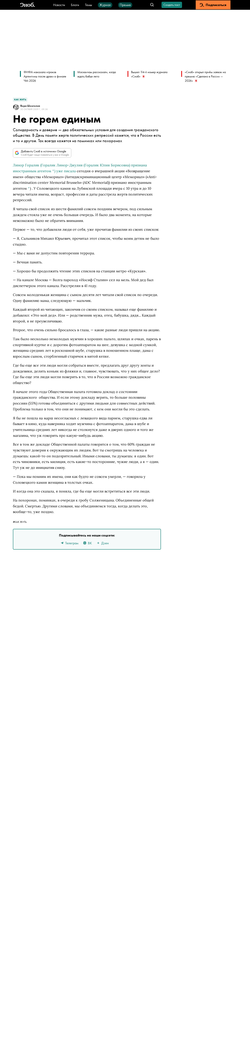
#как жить (20, 522)
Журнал (105, 5)
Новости (59, 5)
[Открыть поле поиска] (152, 5)
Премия (125, 5)
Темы (88, 5)
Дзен (105, 543)
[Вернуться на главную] (28, 5)
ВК (90, 543)
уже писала (66, 171)
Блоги (75, 5)
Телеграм (71, 543)
